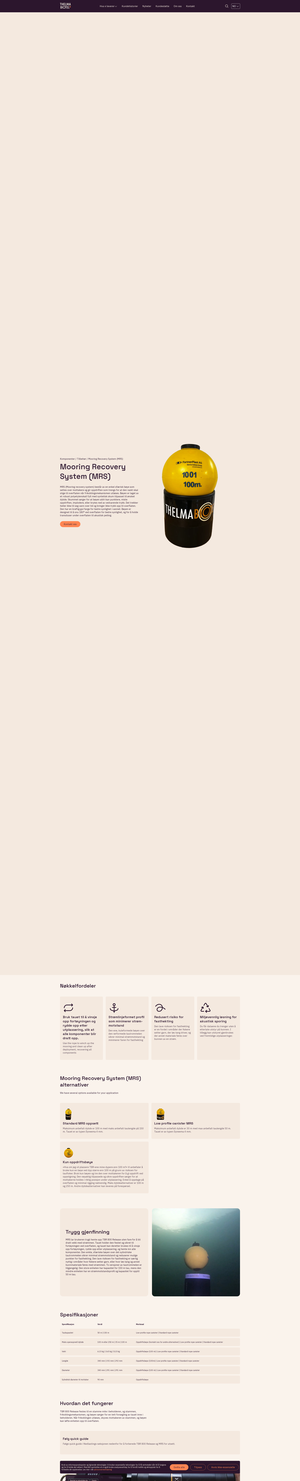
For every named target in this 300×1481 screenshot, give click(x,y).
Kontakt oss (70, 524)
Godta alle (179, 1467)
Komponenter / (68, 458)
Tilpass (198, 1467)
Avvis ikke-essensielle (223, 1467)
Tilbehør (81, 458)
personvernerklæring (103, 1469)
